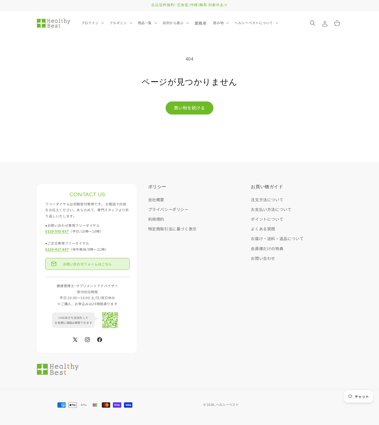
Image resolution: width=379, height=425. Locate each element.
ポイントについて (267, 219)
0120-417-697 (57, 249)
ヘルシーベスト (227, 404)
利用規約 (156, 219)
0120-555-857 (57, 231)
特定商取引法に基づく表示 (172, 229)
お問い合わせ (263, 258)
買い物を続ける (189, 108)
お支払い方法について (271, 209)
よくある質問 (263, 229)
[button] (92, 22)
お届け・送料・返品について (277, 239)
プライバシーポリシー (168, 209)
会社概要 (156, 199)
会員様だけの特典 (267, 248)
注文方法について (267, 199)
